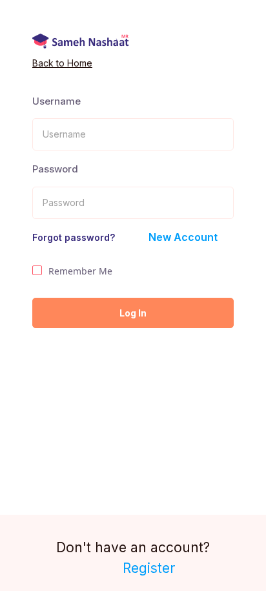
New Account (183, 237)
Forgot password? (73, 237)
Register (149, 568)
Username (56, 101)
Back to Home (62, 62)
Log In (133, 312)
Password (55, 169)
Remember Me (80, 271)
